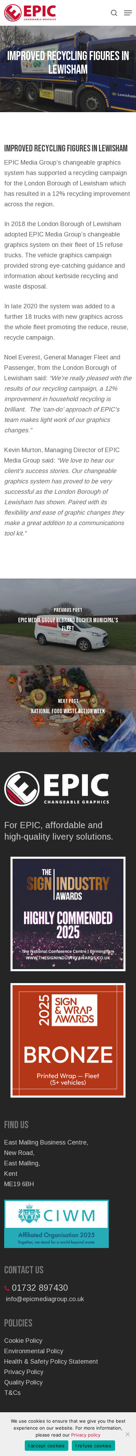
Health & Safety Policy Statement (51, 1361)
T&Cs (12, 1392)
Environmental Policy (33, 1351)
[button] (128, 12)
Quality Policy (23, 1382)
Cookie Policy (23, 1340)
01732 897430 (40, 1287)
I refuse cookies (93, 1445)
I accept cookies (46, 1445)
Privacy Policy (23, 1371)
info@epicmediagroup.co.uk (45, 1299)
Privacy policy (85, 1435)
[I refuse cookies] (127, 1434)
